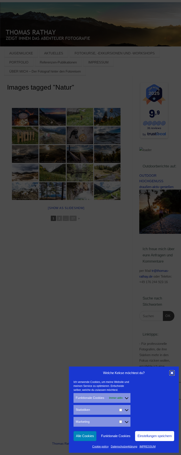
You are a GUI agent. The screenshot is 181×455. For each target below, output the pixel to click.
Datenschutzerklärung (124, 446)
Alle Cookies (85, 436)
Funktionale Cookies (115, 436)
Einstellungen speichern (155, 436)
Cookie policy (100, 446)
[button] (172, 373)
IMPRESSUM (148, 446)
